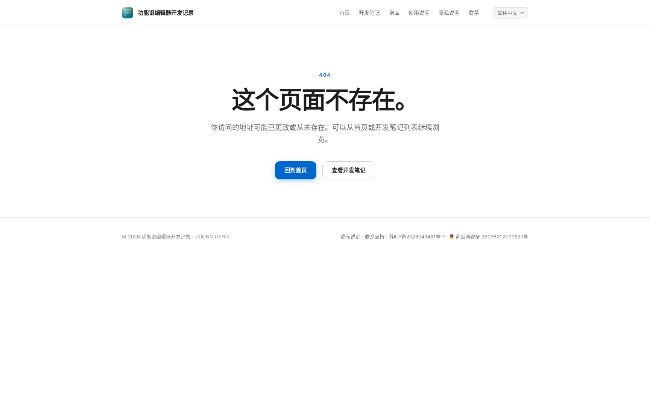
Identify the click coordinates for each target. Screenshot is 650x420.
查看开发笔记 (349, 170)
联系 (474, 12)
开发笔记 (369, 12)
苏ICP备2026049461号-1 (417, 237)
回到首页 (295, 170)
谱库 (394, 12)
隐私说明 (449, 12)
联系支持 (374, 237)
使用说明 (419, 12)
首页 (344, 12)
